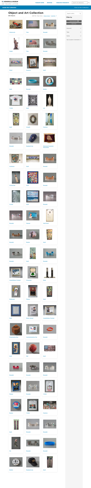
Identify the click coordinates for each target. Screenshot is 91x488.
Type (68, 32)
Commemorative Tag (31, 337)
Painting (45, 127)
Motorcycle (12, 32)
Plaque (28, 299)
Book (44, 280)
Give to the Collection (81, 7)
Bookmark (12, 299)
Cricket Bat (12, 185)
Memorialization (73, 21)
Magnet (28, 223)
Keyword (69, 28)
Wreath (28, 127)
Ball (27, 356)
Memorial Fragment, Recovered (48, 146)
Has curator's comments (73, 39)
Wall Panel (46, 223)
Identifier (53, 15)
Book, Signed (29, 318)
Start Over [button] (74, 23)
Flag (27, 32)
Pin (10, 451)
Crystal (11, 204)
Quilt (44, 70)
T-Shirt (11, 108)
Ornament (29, 280)
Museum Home (39, 2)
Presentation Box (13, 337)
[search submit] (80, 13)
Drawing (28, 70)
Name (68, 36)
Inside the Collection (9, 7)
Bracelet (45, 32)
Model (11, 51)
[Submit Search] (88, 2)
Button (45, 89)
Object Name (47, 15)
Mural (10, 70)
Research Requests (62, 2)
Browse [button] (49, 2)
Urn (44, 108)
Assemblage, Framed (15, 280)
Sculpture (11, 166)
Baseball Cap (29, 146)
